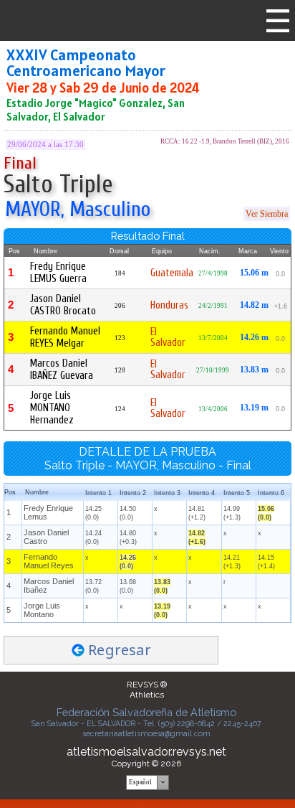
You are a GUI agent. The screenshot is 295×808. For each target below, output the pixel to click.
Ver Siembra (267, 214)
